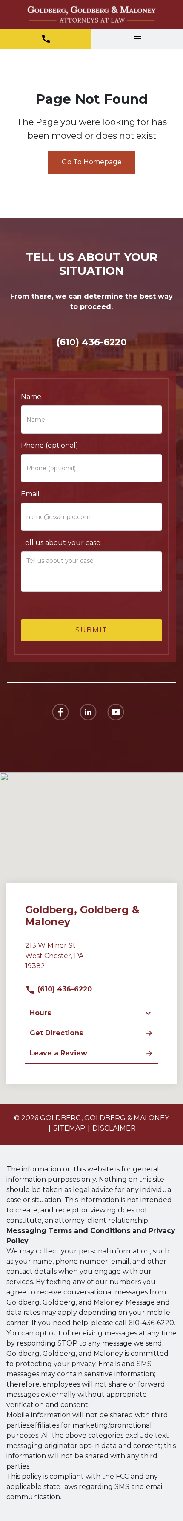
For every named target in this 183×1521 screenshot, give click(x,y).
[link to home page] (91, 14)
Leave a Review (58, 1053)
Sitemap (69, 1128)
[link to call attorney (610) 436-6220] (46, 39)
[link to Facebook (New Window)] (60, 712)
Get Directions (56, 1033)
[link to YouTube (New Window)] (115, 712)
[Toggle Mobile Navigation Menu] (137, 39)
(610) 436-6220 (63, 989)
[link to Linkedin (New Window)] (88, 712)
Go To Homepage (92, 162)
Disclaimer (114, 1128)
